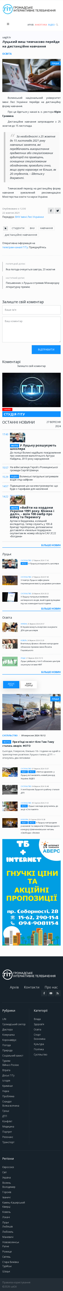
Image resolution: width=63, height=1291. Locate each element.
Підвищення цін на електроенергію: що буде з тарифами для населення (34, 487)
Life (4, 1019)
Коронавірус (9, 1040)
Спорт (37, 1034)
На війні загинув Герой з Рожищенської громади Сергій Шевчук (34, 469)
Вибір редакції (29, 684)
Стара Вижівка (10, 1262)
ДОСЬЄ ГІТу (11, 684)
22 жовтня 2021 (11, 212)
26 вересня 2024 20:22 (40, 593)
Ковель (24, 640)
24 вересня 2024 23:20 (35, 640)
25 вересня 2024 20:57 (36, 623)
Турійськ (7, 1266)
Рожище (7, 1251)
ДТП (4, 1116)
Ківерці (6, 1206)
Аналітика (41, 24)
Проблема (8, 1096)
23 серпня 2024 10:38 (37, 819)
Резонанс (7, 1137)
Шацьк (6, 1271)
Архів (31, 24)
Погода (6, 1045)
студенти (18, 228)
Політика (39, 1049)
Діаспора (7, 1029)
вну (32, 228)
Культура (24, 819)
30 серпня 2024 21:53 (40, 803)
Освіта (37, 1029)
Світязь (6, 1256)
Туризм (6, 1060)
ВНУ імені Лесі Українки (29, 217)
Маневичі (7, 1237)
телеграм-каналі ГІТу (15, 247)
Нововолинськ (10, 1242)
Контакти (31, 987)
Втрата (6, 1070)
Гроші (5, 1111)
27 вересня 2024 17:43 (40, 560)
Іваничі (6, 1197)
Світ (4, 1172)
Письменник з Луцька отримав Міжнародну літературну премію (32, 285)
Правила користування (16, 1282)
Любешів (7, 1226)
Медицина (8, 1126)
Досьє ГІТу (8, 1075)
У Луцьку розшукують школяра (33, 447)
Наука (5, 1091)
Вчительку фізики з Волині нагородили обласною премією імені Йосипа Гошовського (39, 647)
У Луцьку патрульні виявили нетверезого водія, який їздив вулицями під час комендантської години (40, 600)
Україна (24, 623)
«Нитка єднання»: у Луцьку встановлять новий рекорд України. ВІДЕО (38, 775)
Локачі (6, 1217)
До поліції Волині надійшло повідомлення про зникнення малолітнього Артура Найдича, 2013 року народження (35, 455)
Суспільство (26, 560)
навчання (46, 228)
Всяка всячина (10, 1105)
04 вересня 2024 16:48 (40, 786)
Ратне (5, 1246)
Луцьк (23, 658)
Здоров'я (39, 1024)
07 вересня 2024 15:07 (40, 768)
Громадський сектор (14, 1024)
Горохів (6, 1192)
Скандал (6, 1101)
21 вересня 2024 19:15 (34, 658)
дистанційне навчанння (21, 234)
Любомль (7, 1231)
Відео (51, 24)
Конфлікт (7, 1121)
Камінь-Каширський (13, 1202)
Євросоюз (8, 1167)
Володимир (8, 1187)
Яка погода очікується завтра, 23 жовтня (30, 269)
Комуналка (8, 1034)
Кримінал (7, 1086)
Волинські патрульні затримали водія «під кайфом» (34, 478)
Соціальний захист (12, 1055)
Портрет (7, 1131)
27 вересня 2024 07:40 (40, 577)
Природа (7, 1050)
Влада (37, 1019)
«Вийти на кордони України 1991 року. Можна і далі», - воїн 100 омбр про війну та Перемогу (32, 512)
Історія (6, 1080)
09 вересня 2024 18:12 (33, 735)
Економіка (39, 1039)
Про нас (51, 987)
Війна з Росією (10, 1065)
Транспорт (8, 1142)
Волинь (6, 1182)
